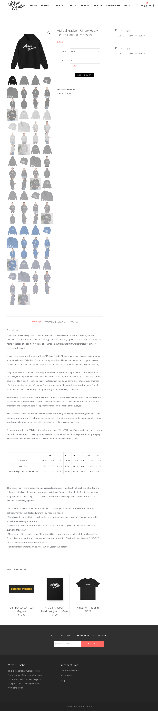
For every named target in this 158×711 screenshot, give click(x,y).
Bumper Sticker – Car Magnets (21, 609)
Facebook (65, 635)
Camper (120, 36)
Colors (63, 51)
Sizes (63, 60)
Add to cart (85, 75)
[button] (48, 32)
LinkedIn (102, 635)
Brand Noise (66, 675)
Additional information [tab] (55, 322)
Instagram (83, 635)
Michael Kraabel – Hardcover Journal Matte (54, 609)
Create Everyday (136, 36)
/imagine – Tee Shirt (88, 607)
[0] (145, 5)
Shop (63, 680)
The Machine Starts (70, 670)
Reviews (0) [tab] (73, 322)
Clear (74, 65)
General (68, 93)
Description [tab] (37, 322)
